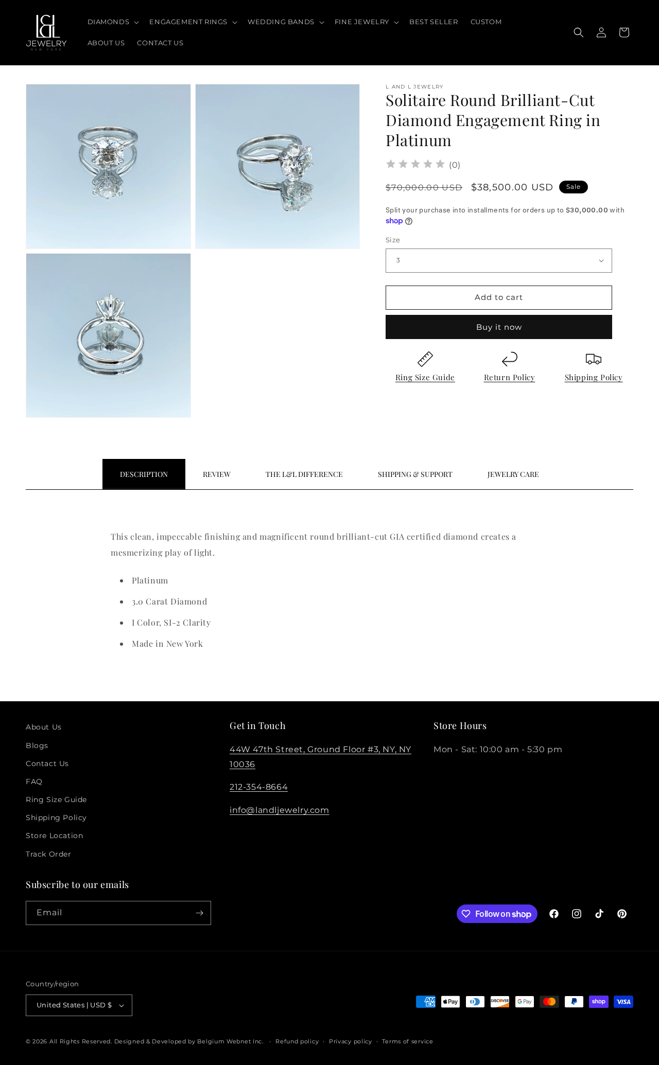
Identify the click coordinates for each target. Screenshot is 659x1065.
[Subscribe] (199, 913)
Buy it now (499, 326)
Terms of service (407, 1041)
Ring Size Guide (425, 376)
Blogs (37, 745)
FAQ (34, 781)
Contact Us (47, 763)
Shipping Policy (594, 376)
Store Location (54, 835)
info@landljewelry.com (280, 810)
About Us (44, 727)
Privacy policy (350, 1041)
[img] (415, 165)
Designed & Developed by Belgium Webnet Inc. (188, 1041)
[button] (112, 21)
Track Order (49, 854)
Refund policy (297, 1041)
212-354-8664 (259, 787)
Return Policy (509, 376)
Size (393, 240)
